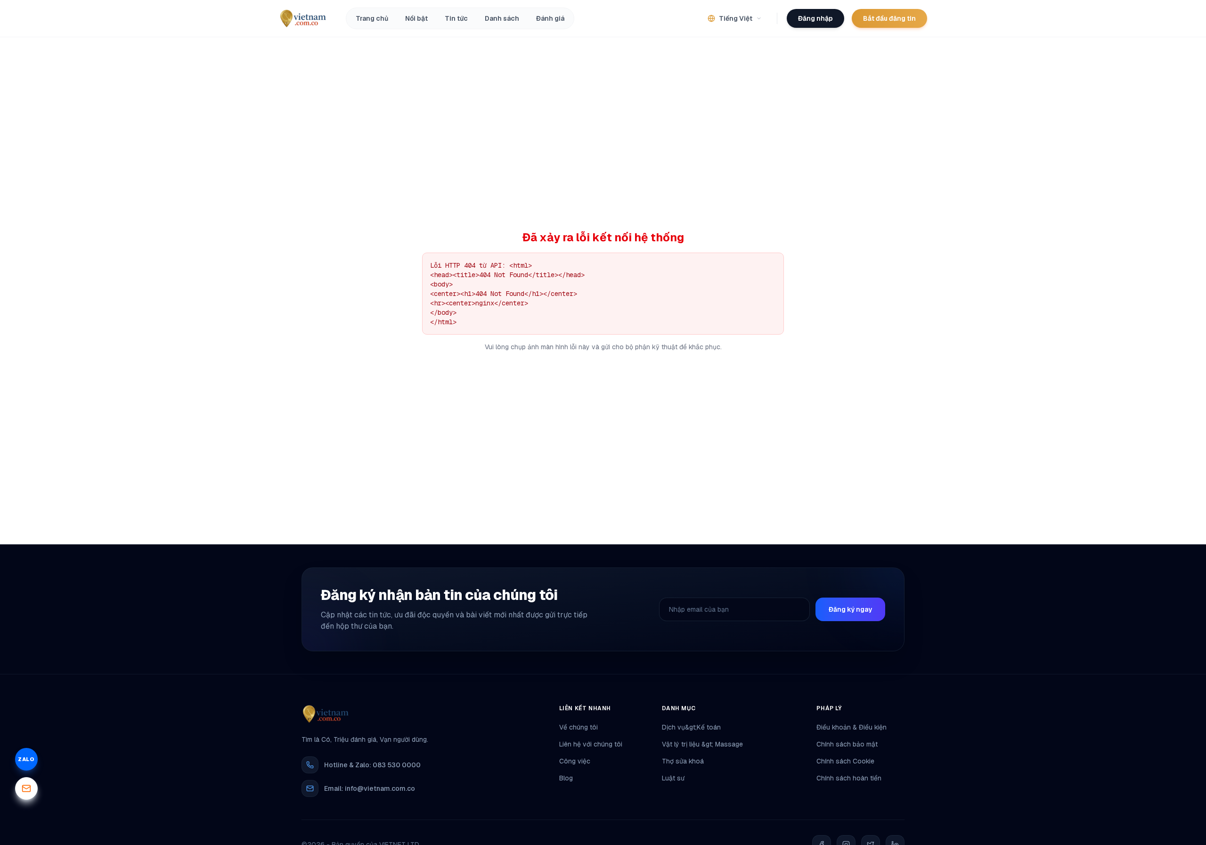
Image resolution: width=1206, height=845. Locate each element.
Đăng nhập (815, 18)
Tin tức (456, 18)
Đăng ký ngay (850, 609)
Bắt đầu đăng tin (889, 18)
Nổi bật (416, 18)
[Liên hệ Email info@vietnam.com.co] (26, 788)
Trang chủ (372, 18)
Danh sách (502, 18)
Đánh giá (550, 18)
